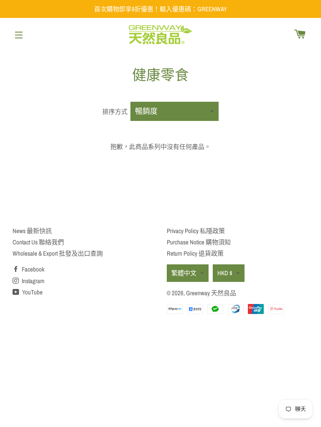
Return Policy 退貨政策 (195, 253)
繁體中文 (183, 273)
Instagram (32, 280)
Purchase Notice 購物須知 (199, 242)
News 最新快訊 (32, 230)
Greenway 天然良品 (211, 293)
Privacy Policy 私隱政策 (196, 230)
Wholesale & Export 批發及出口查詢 (58, 253)
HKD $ (224, 273)
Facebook (32, 269)
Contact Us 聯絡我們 (38, 242)
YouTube (32, 292)
